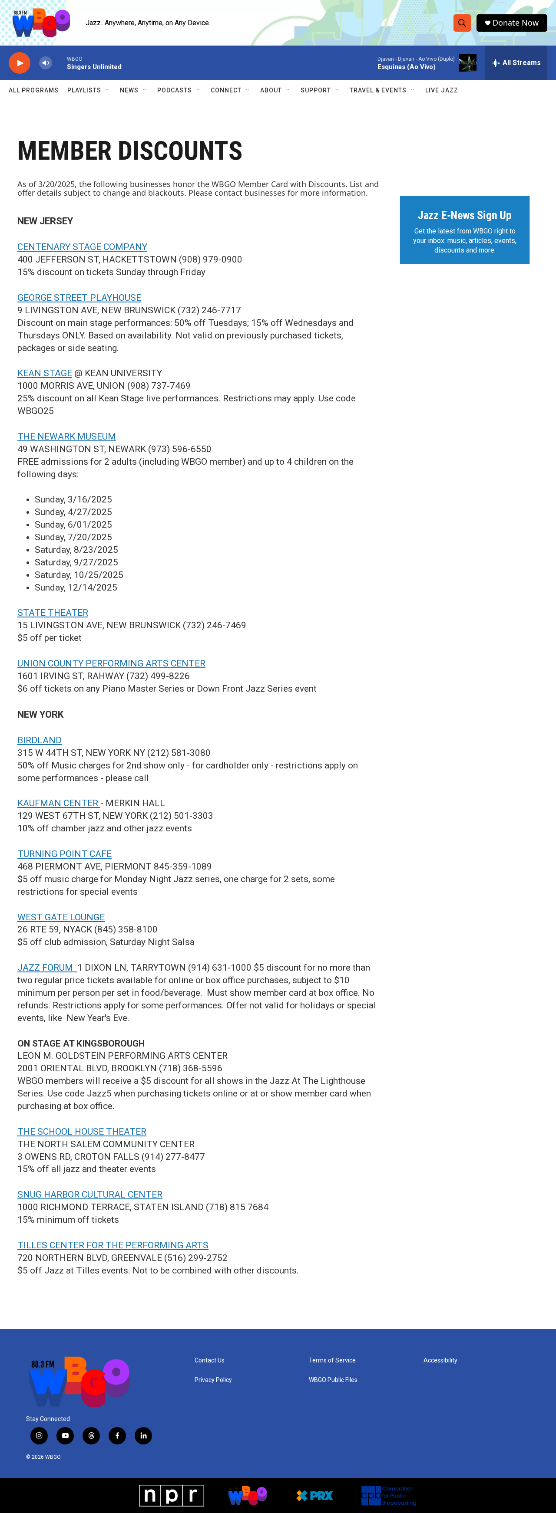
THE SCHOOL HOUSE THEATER (81, 1131)
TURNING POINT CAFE (64, 854)
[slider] (59, 62)
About (271, 90)
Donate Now (516, 22)
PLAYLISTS (84, 90)
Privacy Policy (213, 1380)
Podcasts (174, 90)
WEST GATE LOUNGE (61, 917)
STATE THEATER (52, 612)
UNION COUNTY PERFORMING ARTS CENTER (111, 663)
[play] (19, 63)
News (129, 90)
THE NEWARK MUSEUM (66, 436)
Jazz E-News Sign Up (465, 215)
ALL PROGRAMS (34, 90)
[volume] (45, 63)
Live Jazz (441, 90)
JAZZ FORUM (47, 967)
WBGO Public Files (333, 1380)
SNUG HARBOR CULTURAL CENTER (89, 1194)
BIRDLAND (39, 740)
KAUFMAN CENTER (58, 803)
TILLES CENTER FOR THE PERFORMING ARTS (112, 1245)
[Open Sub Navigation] (107, 90)
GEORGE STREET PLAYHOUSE (79, 297)
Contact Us (210, 1360)
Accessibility (440, 1360)
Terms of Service (332, 1360)
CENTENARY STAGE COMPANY (82, 247)
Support (316, 90)
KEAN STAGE (44, 373)
